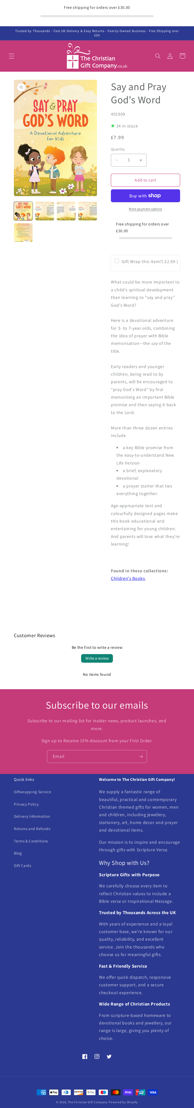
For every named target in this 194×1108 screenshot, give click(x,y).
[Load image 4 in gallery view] (87, 211)
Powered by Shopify (123, 1102)
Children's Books (128, 578)
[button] (12, 56)
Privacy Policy (26, 804)
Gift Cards (22, 865)
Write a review (97, 658)
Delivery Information (32, 816)
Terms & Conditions (31, 840)
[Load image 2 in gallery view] (44, 211)
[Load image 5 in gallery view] (23, 232)
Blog (18, 853)
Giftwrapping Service (32, 791)
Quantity (118, 149)
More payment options (145, 209)
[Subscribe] (141, 756)
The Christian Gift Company (88, 1102)
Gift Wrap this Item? (150, 261)
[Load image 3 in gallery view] (66, 211)
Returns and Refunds (32, 828)
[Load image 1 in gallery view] (23, 211)
